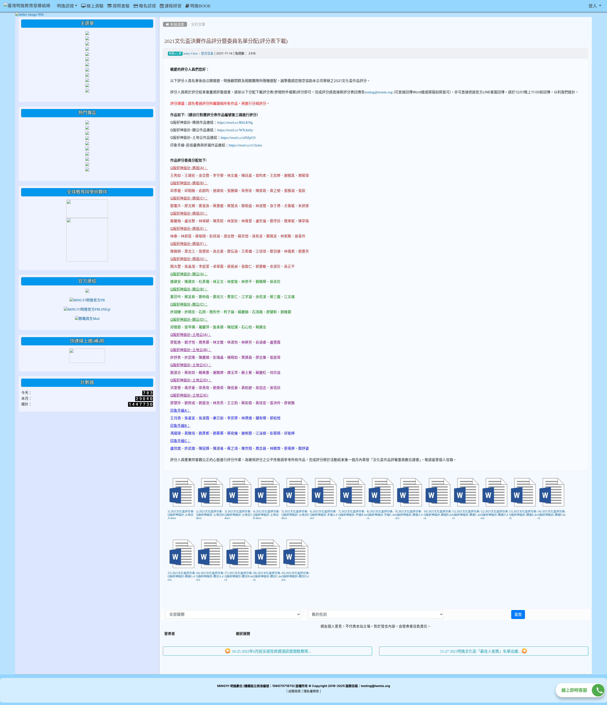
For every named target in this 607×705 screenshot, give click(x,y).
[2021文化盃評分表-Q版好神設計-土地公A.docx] (182, 492)
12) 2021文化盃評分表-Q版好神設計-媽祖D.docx (495, 515)
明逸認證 (65, 6)
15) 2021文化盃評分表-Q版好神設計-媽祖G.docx (182, 576)
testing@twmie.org (379, 92)
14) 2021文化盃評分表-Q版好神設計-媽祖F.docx (552, 515)
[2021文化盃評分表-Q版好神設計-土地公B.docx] (210, 492)
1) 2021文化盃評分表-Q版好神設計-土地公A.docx (181, 515)
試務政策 (294, 691)
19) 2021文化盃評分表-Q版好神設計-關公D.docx (295, 576)
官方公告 (207, 53)
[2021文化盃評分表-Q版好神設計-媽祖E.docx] (523, 492)
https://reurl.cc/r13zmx (245, 145)
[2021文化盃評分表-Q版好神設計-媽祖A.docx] (409, 492)
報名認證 (147, 6)
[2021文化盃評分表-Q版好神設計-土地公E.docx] (295, 492)
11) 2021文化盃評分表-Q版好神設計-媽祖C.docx (466, 515)
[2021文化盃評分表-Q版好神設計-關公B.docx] (239, 554)
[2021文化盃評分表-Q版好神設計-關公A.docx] (210, 554)
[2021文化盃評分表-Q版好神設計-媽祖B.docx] (438, 492)
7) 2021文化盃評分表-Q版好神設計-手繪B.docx (352, 515)
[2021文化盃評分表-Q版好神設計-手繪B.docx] (352, 492)
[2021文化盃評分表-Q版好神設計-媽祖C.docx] (466, 492)
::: (164, 19)
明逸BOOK (200, 6)
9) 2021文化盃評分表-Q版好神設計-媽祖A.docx (409, 515)
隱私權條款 (311, 691)
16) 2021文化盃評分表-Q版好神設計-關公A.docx (210, 576)
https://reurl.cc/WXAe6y (235, 130)
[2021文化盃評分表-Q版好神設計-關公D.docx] (295, 554)
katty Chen (191, 53)
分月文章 (198, 24)
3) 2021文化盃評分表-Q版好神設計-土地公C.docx (239, 515)
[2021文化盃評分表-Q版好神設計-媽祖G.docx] (182, 554)
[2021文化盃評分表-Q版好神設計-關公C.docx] (267, 554)
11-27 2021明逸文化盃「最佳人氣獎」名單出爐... (480, 651)
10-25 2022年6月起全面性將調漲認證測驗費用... (271, 651)
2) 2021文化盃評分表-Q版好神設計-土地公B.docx (210, 515)
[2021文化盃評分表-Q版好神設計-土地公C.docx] (239, 492)
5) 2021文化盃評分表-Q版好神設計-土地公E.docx (295, 515)
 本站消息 (175, 24)
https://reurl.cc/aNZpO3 (238, 137)
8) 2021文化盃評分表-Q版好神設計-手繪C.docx (381, 515)
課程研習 (173, 6)
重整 (518, 614)
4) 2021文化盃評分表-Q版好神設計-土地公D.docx (266, 515)
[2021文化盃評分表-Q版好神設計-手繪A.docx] (324, 492)
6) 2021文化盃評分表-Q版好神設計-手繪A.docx (323, 515)
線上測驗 (95, 6)
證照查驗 (121, 6)
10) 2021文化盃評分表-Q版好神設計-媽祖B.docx (438, 515)
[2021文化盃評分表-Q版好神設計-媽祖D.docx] (495, 492)
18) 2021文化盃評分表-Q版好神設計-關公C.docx (267, 576)
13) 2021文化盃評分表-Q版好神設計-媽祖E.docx (523, 515)
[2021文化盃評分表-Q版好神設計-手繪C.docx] (381, 492)
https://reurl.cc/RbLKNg (235, 122)
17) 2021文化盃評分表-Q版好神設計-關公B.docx (239, 576)
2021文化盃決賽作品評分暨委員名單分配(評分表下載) (226, 41)
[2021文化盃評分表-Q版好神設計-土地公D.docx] (267, 492)
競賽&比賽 (175, 53)
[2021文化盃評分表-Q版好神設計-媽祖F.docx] (552, 492)
